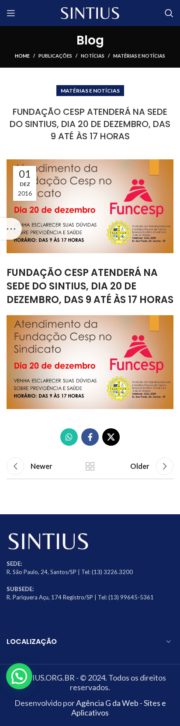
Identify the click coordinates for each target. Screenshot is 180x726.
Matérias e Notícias (139, 55)
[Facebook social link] (90, 437)
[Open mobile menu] (11, 13)
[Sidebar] (11, 229)
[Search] (169, 13)
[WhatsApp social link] (69, 437)
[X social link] (111, 437)
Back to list (90, 466)
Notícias (92, 55)
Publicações (55, 55)
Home (22, 55)
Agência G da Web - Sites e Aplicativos (118, 707)
